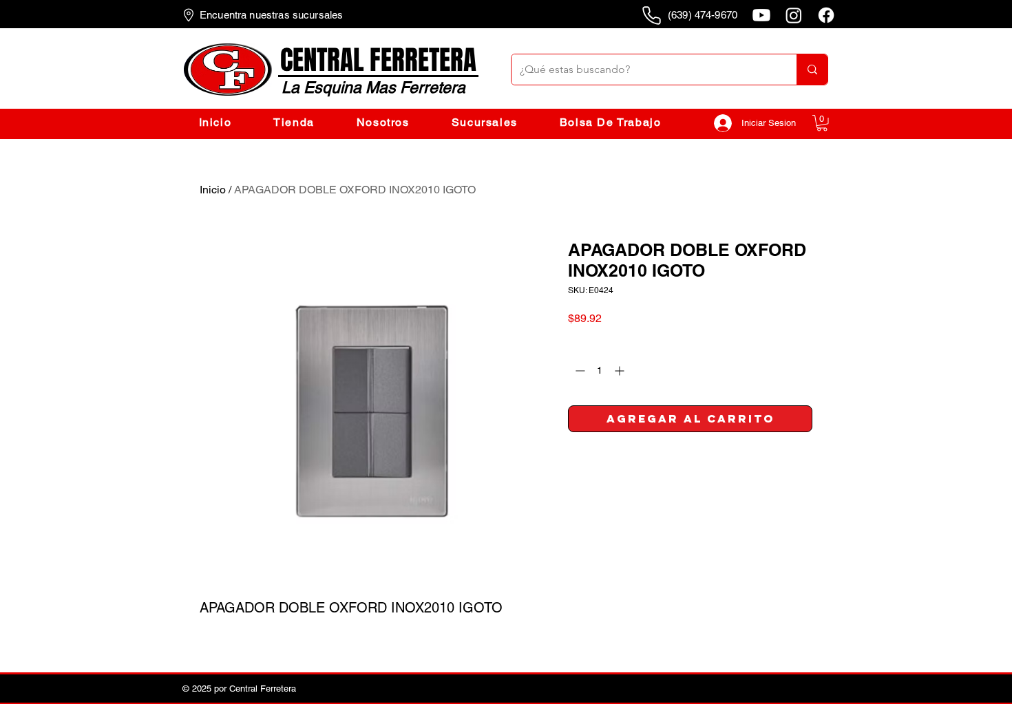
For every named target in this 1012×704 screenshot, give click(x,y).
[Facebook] (826, 15)
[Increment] (620, 371)
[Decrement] (578, 371)
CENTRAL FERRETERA (378, 60)
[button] (822, 123)
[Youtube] (761, 15)
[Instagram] (793, 15)
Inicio (213, 189)
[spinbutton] (599, 371)
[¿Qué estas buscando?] (812, 69)
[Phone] (651, 15)
